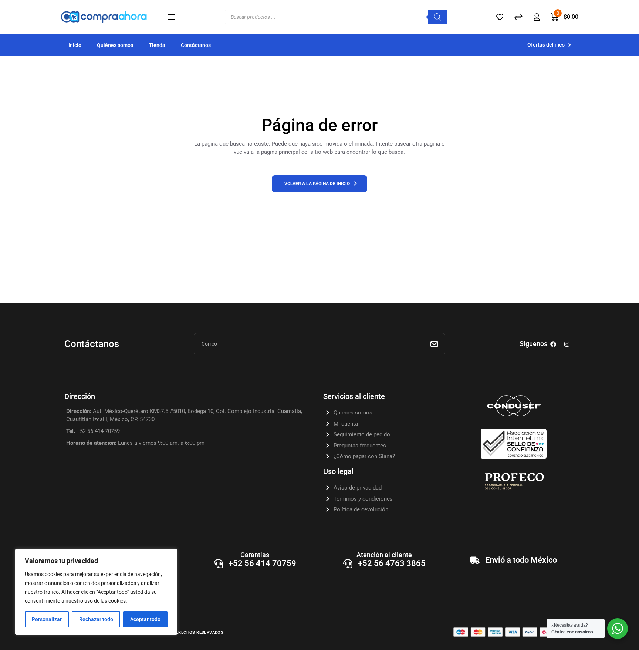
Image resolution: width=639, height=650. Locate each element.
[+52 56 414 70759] (218, 563)
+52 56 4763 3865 (392, 563)
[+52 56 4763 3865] (347, 563)
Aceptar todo (145, 619)
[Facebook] (553, 344)
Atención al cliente (384, 555)
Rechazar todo (96, 619)
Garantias (254, 555)
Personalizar (47, 619)
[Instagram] (567, 344)
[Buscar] (437, 17)
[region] (96, 592)
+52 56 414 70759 (262, 563)
